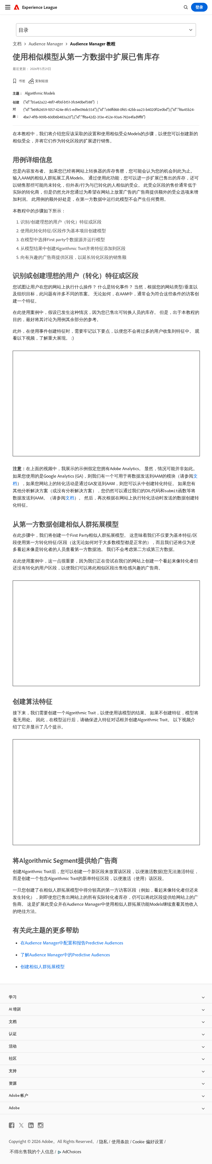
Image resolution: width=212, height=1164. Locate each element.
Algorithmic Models (40, 93)
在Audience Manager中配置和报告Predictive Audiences (71, 943)
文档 (17, 43)
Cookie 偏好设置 (147, 1141)
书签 (22, 81)
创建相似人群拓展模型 (42, 966)
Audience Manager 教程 (92, 43)
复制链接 (41, 81)
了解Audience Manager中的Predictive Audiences (65, 954)
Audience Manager (46, 43)
